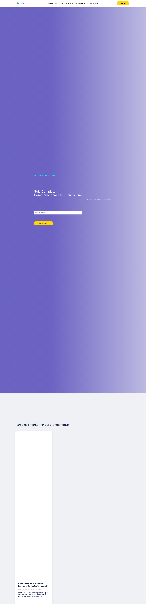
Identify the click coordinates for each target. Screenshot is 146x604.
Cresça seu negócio (66, 3)
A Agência (122, 3)
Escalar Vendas (80, 3)
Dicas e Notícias (92, 3)
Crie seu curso (52, 3)
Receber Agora (43, 223)
